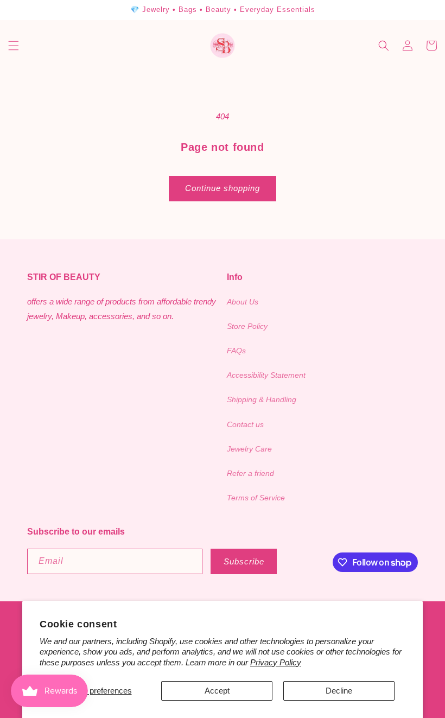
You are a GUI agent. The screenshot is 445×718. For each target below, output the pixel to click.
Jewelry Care (249, 448)
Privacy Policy (275, 662)
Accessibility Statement (266, 375)
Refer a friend (250, 473)
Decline (339, 690)
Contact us (245, 424)
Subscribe (244, 561)
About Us (242, 301)
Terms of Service (256, 497)
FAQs (236, 350)
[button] (14, 46)
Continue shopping (222, 188)
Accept (217, 690)
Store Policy (247, 326)
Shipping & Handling (261, 399)
